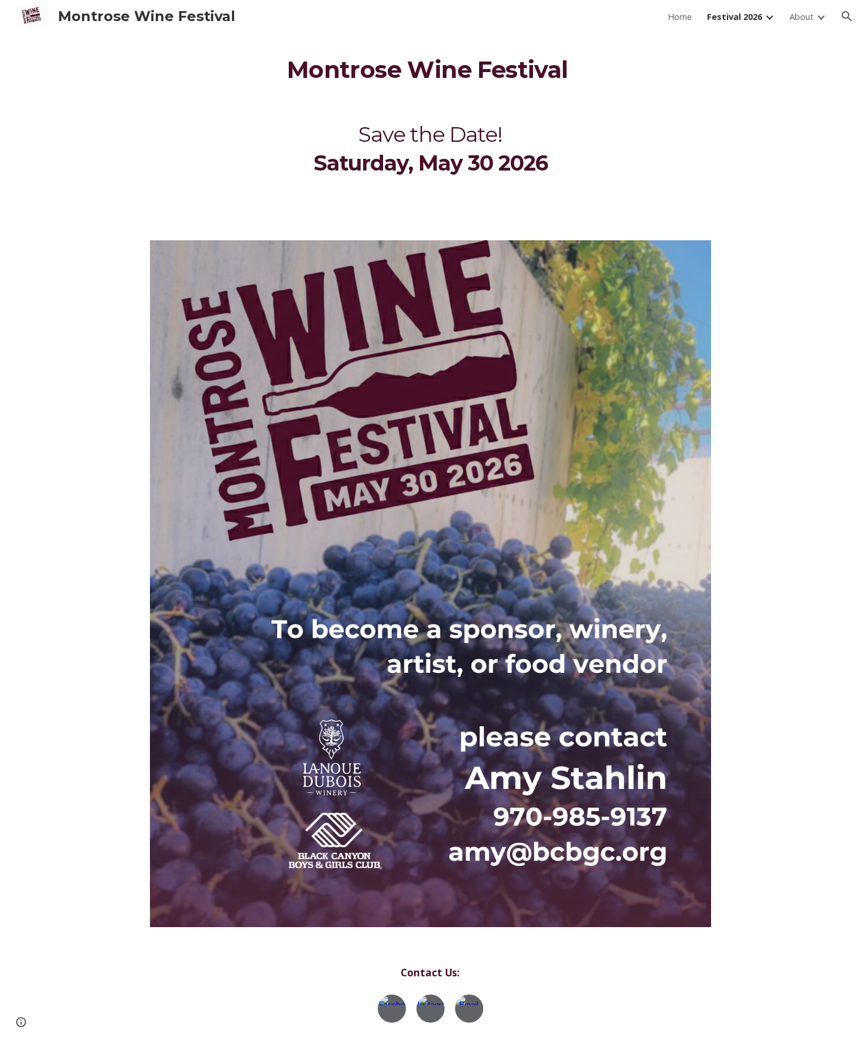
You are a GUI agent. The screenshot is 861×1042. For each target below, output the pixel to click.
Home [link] (680, 16)
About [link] (802, 16)
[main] (430, 66)
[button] (847, 16)
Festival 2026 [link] (734, 16)
